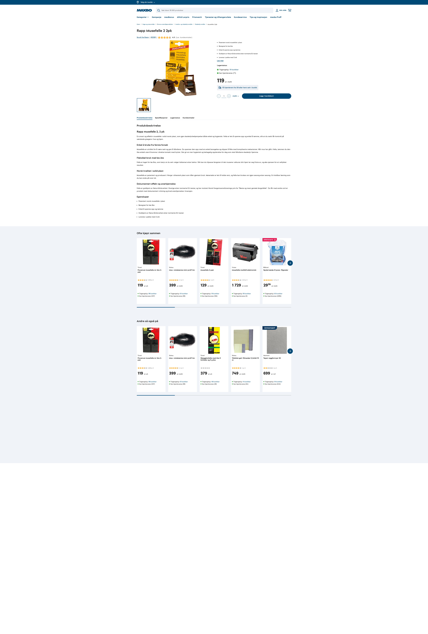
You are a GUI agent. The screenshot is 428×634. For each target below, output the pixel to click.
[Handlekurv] (289, 10)
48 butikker (215, 382)
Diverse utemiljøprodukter (165, 24)
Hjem (138, 24)
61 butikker (184, 294)
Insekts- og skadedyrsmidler (184, 24)
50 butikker (247, 294)
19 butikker (234, 69)
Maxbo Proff (275, 17)
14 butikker (247, 382)
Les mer (220, 61)
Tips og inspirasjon (258, 17)
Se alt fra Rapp (143, 37)
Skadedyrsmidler (200, 24)
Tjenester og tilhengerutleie (218, 17)
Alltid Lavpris (183, 17)
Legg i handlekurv (266, 96)
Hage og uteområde (148, 24)
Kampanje (156, 17)
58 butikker (152, 294)
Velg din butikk (147, 2)
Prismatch (197, 17)
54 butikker (278, 382)
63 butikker (278, 294)
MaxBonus (169, 17)
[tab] (144, 118)
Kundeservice (240, 17)
